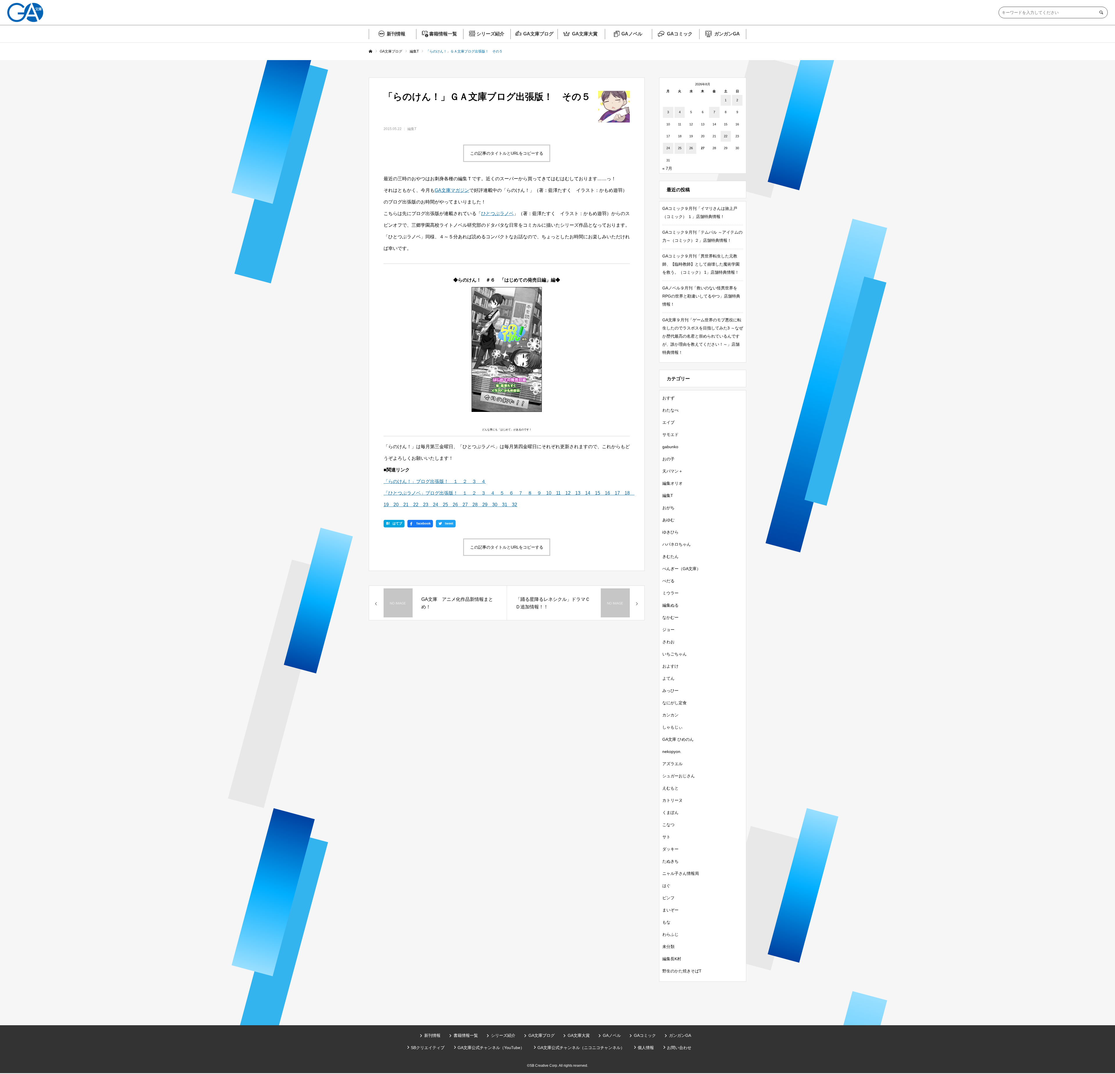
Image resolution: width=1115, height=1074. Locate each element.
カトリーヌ (672, 800)
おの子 (668, 459)
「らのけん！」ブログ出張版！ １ (421, 481)
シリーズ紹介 (490, 33)
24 (433, 504)
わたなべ (670, 410)
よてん (668, 678)
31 (502, 504)
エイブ (668, 422)
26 (453, 504)
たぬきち (670, 861)
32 (512, 504)
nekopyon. (671, 751)
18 (625, 493)
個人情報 (646, 1047)
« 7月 (667, 168)
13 (575, 493)
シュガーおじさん (678, 776)
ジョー (668, 629)
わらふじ (670, 934)
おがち (668, 507)
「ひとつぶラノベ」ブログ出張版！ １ (425, 493)
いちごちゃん (674, 654)
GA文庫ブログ (538, 33)
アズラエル (672, 763)
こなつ (668, 824)
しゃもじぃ (672, 727)
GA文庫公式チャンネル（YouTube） (491, 1047)
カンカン (670, 715)
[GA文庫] (25, 12)
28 (473, 504)
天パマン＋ (672, 471)
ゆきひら (670, 532)
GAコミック (680, 33)
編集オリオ (672, 483)
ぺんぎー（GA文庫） (681, 568)
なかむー (670, 617)
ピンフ (668, 897)
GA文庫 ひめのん (678, 739)
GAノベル (631, 33)
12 (566, 493)
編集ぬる (670, 605)
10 (546, 493)
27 (463, 504)
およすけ (670, 666)
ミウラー (670, 593)
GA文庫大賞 (585, 33)
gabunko (670, 446)
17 (615, 493)
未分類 (668, 946)
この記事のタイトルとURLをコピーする (506, 153)
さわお (668, 641)
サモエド (670, 434)
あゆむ (668, 520)
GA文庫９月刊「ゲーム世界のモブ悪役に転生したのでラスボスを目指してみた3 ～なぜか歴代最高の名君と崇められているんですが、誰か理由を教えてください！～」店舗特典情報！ (702, 336)
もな (666, 922)
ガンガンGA (727, 33)
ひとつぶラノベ (497, 213)
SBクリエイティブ (428, 1047)
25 (443, 504)
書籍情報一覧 (443, 33)
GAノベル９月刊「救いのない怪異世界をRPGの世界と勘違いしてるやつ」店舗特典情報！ (701, 296)
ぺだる (668, 581)
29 (483, 504)
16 (605, 493)
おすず (668, 398)
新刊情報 (396, 33)
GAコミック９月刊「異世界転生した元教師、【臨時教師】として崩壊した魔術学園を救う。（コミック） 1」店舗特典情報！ (701, 264)
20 (394, 504)
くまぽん (670, 812)
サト (666, 837)
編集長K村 (671, 958)
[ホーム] (370, 52)
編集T (411, 129)
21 (404, 504)
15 (595, 493)
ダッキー (670, 849)
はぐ (666, 885)
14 (585, 493)
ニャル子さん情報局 (680, 873)
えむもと (670, 788)
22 (413, 504)
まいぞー (670, 910)
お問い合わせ (679, 1047)
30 (492, 504)
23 (423, 504)
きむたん (670, 556)
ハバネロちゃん (676, 544)
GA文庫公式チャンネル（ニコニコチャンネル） (581, 1047)
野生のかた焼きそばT (682, 971)
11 (556, 493)
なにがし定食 (674, 702)
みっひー (670, 690)
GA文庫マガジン (452, 190)
